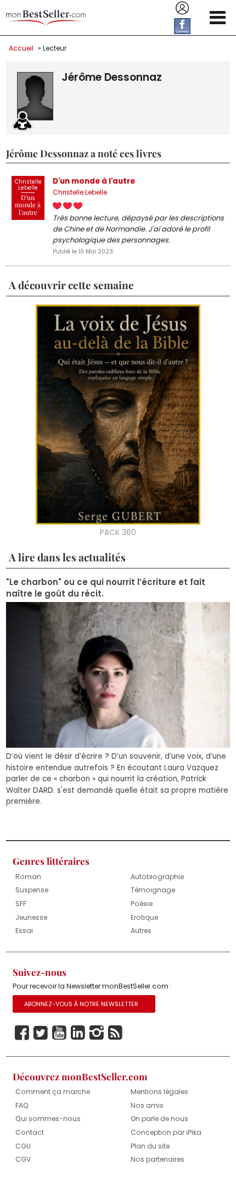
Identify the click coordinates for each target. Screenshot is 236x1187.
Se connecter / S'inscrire (182, 8)
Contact (29, 1132)
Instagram (96, 1033)
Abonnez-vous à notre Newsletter (81, 1004)
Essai (24, 930)
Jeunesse (31, 917)
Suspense (31, 890)
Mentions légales (159, 1091)
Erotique (144, 917)
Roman (28, 876)
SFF (20, 903)
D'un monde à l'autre (94, 181)
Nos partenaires (157, 1159)
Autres (141, 930)
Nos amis (147, 1105)
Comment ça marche (52, 1091)
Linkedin (78, 1033)
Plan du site (150, 1146)
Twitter (40, 1033)
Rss (115, 1033)
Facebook (22, 1033)
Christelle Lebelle (80, 192)
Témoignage (153, 890)
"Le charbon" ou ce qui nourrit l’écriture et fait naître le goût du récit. (105, 588)
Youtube (59, 1033)
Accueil (21, 48)
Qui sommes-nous (48, 1118)
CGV (23, 1159)
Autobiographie (157, 876)
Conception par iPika (166, 1132)
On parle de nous (159, 1118)
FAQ (22, 1105)
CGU (23, 1146)
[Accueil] (46, 18)
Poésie (142, 903)
